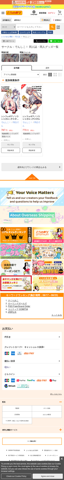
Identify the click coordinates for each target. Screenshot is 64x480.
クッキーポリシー (52, 455)
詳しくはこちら (56, 394)
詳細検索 (58, 27)
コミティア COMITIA (18, 309)
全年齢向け (7, 20)
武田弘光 (12, 311)
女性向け (58, 20)
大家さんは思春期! (9, 32)
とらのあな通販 (7, 36)
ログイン (51, 12)
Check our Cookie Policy (16, 476)
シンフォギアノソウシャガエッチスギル (31, 117)
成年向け (17, 20)
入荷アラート (9, 41)
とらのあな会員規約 (32, 450)
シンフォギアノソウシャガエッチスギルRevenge (10, 119)
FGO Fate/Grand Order (19, 306)
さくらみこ (13, 300)
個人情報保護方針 (35, 455)
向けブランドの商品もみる (32, 167)
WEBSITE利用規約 (14, 450)
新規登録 (42, 12)
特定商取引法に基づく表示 (19, 461)
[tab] (47, 67)
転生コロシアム (39, 32)
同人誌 (17, 36)
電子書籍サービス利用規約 (16, 455)
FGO (50, 32)
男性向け (46, 20)
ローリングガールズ (17, 303)
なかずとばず (25, 32)
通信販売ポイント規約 (51, 450)
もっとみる (56, 314)
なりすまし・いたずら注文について (44, 461)
